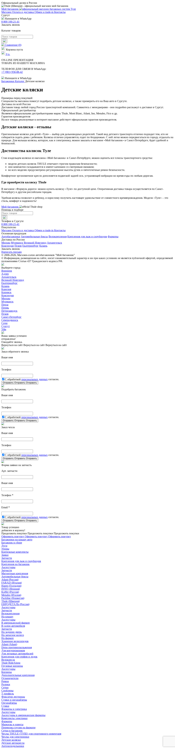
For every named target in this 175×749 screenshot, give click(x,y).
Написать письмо (11, 251)
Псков (18, 245)
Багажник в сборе (11, 542)
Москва (5, 242)
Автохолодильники (12, 746)
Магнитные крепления (14, 573)
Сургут (5, 326)
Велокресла (8, 659)
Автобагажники (10, 236)
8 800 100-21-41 (10, 21)
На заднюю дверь (11, 632)
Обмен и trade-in (44, 12)
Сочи (4, 323)
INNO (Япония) (10, 588)
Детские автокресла (12, 742)
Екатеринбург (30, 245)
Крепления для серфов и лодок (19, 656)
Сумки (5, 705)
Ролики (5, 684)
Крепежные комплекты (15, 551)
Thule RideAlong (10, 662)
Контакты (60, 12)
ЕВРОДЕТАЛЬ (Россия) (15, 604)
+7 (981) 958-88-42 (12, 72)
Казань (43, 245)
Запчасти (6, 558)
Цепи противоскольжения (16, 647)
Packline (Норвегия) (12, 598)
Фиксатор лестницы (13, 696)
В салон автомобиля (13, 625)
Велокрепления (58, 236)
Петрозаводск (9, 310)
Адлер (5, 273)
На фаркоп (7, 638)
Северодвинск (9, 320)
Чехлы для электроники (15, 736)
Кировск (6, 292)
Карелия (6, 289)
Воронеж (6, 270)
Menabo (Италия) (11, 595)
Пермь (5, 307)
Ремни (5, 681)
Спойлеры (7, 690)
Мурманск (17, 242)
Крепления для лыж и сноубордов (87, 236)
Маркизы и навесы (12, 724)
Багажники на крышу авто (16, 539)
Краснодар (7, 245)
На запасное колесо (12, 635)
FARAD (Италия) (11, 582)
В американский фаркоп (15, 622)
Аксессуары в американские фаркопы (23, 715)
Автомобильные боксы (34, 236)
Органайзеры (9, 702)
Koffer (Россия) (10, 591)
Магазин (6, 12)
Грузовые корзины (12, 665)
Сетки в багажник (12, 730)
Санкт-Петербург (11, 317)
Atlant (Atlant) (9, 644)
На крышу (7, 616)
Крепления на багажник (15, 564)
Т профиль (7, 693)
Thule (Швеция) (10, 601)
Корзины (6, 672)
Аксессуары (8, 567)
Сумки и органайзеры (14, 699)
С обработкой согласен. (32, 379)
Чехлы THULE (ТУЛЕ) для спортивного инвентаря (31, 733)
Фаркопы (113, 236)
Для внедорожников (13, 650)
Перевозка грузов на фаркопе (18, 727)
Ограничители (9, 678)
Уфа (3, 329)
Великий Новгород (35, 242)
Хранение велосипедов (15, 641)
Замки (5, 554)
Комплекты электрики (14, 718)
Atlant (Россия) (9, 579)
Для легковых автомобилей (17, 653)
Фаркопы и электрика (14, 709)
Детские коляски (11, 739)
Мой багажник (10, 9)
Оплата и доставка (23, 12)
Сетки (5, 687)
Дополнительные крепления (18, 675)
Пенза (4, 304)
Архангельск (54, 242)
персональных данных (34, 379)
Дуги (4, 545)
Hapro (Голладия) (11, 585)
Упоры (5, 548)
